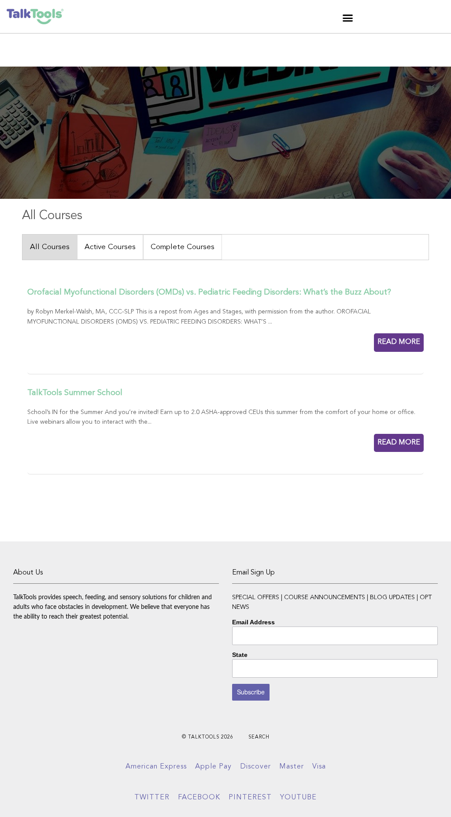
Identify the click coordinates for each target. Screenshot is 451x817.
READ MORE (398, 342)
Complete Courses (182, 247)
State (240, 654)
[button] (348, 17)
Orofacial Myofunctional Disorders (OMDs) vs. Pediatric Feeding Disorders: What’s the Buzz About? (209, 292)
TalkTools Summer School (74, 393)
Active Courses (110, 247)
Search (259, 737)
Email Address (253, 622)
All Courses (50, 247)
